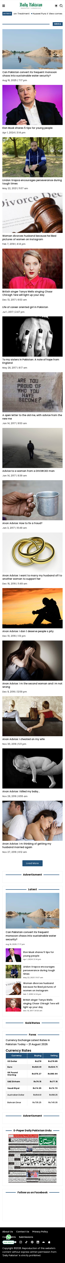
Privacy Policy (40, 1232)
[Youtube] (15, 1242)
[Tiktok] (26, 1242)
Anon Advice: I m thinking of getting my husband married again (26, 845)
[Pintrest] (32, 1242)
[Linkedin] (38, 1242)
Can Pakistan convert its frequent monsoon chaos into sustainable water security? (29, 74)
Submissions (26, 1237)
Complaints (9, 1237)
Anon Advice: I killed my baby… (21, 791)
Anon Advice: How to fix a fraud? (22, 523)
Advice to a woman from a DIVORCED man (28, 471)
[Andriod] (43, 1242)
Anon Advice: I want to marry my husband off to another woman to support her (32, 577)
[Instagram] (20, 1242)
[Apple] (49, 1242)
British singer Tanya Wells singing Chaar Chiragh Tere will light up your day (27, 293)
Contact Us (22, 1232)
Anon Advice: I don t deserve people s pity (28, 631)
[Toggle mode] (56, 6)
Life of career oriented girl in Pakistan (25, 307)
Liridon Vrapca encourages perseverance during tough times (39, 970)
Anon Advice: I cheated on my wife (23, 739)
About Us (7, 1232)
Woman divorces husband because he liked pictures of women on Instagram (29, 237)
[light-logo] (31, 5)
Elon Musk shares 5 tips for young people (27, 128)
